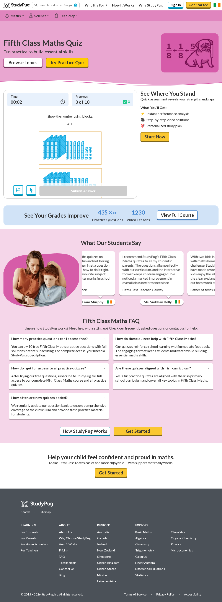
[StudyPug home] (37, 504)
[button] (56, 5)
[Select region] (217, 5)
